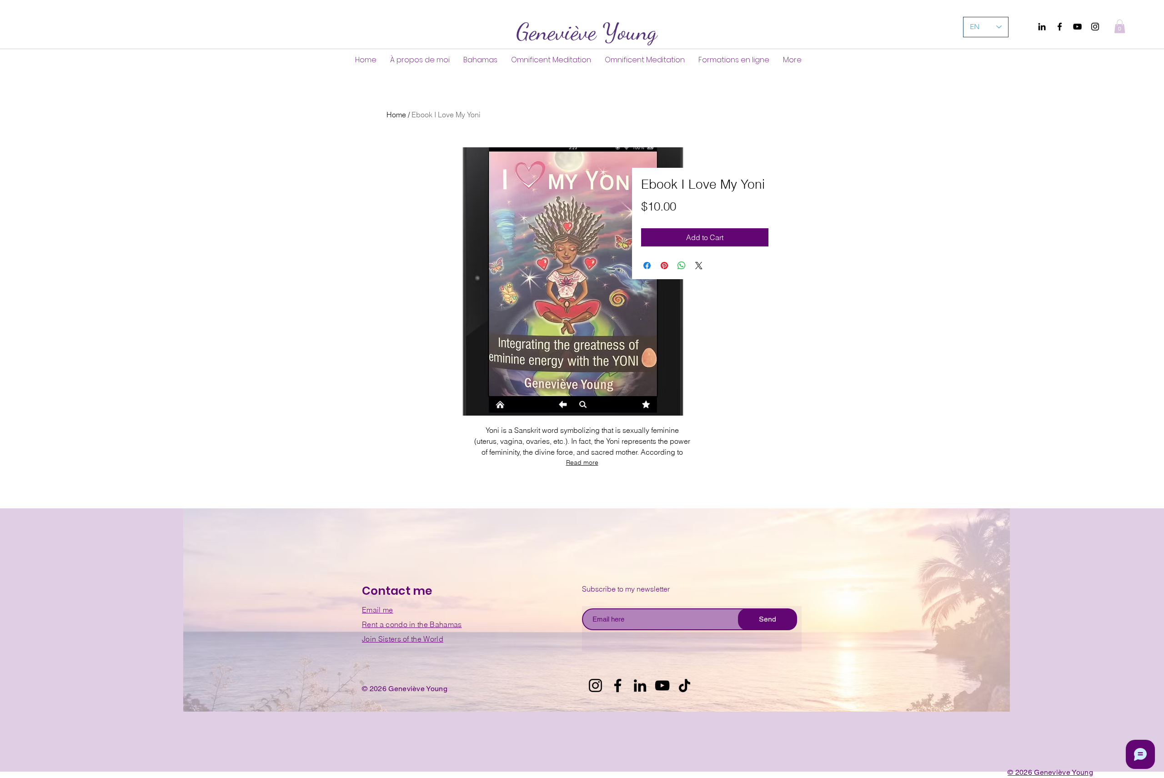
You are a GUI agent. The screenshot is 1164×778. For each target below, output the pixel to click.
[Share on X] (698, 265)
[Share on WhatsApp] (681, 265)
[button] (1119, 26)
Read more (582, 462)
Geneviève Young (586, 31)
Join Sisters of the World (402, 638)
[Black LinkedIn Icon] (1042, 26)
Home (396, 114)
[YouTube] (1077, 26)
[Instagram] (1095, 26)
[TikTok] (684, 685)
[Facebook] (1059, 26)
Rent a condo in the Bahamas (412, 624)
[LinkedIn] (640, 685)
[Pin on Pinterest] (664, 265)
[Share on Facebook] (647, 265)
